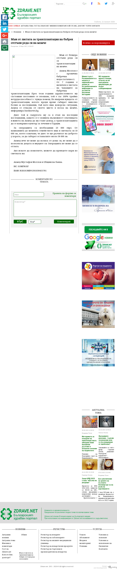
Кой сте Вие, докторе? (76, 26)
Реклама (83, 546)
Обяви (24, 534)
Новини (10, 26)
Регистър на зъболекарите (52, 537)
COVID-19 (16, 26)
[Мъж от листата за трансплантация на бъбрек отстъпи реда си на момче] (21, 14)
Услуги (88, 26)
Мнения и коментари (58, 26)
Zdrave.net (44, 566)
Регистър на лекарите (50, 534)
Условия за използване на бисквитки (105, 543)
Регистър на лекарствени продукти (56, 546)
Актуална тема (27, 26)
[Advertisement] (99, 392)
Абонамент (84, 537)
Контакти (96, 26)
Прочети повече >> (107, 106)
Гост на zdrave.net (41, 26)
